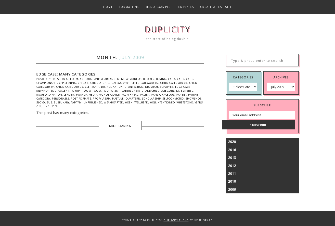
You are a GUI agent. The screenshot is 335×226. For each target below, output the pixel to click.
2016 (232, 149)
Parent (181, 94)
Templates (185, 7)
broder (149, 79)
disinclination (112, 86)
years (199, 102)
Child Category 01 (116, 83)
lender (69, 94)
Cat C (189, 79)
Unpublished (93, 102)
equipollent (60, 90)
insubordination (49, 94)
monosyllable (109, 94)
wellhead (141, 102)
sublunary (61, 102)
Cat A (171, 79)
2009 (232, 189)
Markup (81, 94)
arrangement (114, 79)
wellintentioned (162, 102)
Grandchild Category (158, 90)
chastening (67, 83)
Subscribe (258, 125)
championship (46, 83)
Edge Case (182, 86)
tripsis (56, 79)
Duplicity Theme (176, 220)
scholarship (151, 98)
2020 (232, 141)
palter (145, 94)
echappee (166, 86)
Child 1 (83, 83)
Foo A (86, 90)
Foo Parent (111, 90)
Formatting (129, 7)
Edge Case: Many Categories (65, 74)
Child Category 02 (145, 83)
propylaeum (101, 98)
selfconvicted (173, 98)
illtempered (185, 90)
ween (129, 102)
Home (108, 7)
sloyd (40, 102)
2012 (232, 165)
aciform (72, 79)
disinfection (134, 86)
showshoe (194, 98)
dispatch (151, 86)
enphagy (42, 90)
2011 (232, 173)
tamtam (76, 102)
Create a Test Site (216, 7)
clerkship (92, 86)
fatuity (76, 90)
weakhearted (113, 102)
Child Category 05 (69, 86)
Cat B (180, 79)
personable (60, 98)
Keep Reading (120, 125)
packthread (130, 94)
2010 (232, 181)
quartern (133, 98)
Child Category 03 (173, 83)
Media (93, 94)
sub (49, 102)
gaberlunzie (130, 90)
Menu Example (158, 7)
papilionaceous (163, 94)
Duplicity (168, 29)
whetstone (185, 102)
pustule (118, 98)
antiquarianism (91, 79)
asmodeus (134, 79)
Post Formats (81, 98)
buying (161, 79)
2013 (232, 157)
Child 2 (95, 83)
